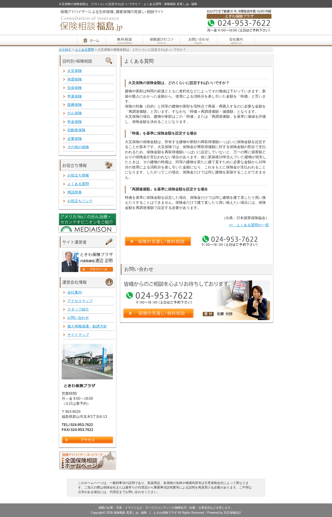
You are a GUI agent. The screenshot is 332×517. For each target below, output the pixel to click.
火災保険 (74, 71)
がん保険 (74, 113)
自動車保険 (76, 130)
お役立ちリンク (80, 201)
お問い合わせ (78, 318)
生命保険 (74, 88)
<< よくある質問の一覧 (249, 225)
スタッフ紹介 (78, 309)
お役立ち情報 (78, 175)
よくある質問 (84, 49)
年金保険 (74, 122)
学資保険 (74, 96)
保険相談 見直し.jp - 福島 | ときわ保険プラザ (146, 512)
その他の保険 (78, 147)
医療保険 (74, 105)
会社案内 (74, 292)
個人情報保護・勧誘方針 (87, 326)
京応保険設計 (232, 512)
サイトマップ (78, 335)
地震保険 (74, 79)
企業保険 (74, 139)
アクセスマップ (80, 301)
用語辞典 (74, 192)
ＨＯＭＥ (65, 49)
